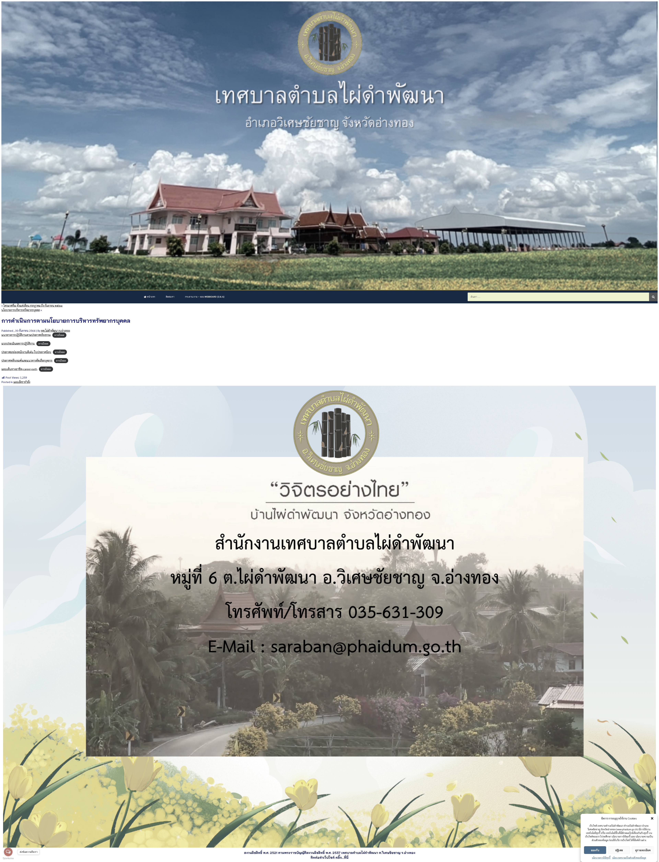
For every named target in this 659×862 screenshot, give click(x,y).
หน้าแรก (150, 296)
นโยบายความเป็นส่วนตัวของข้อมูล (629, 857)
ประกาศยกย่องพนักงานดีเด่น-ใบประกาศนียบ (26, 352)
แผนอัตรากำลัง (21, 382)
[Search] (653, 297)
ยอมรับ (595, 850)
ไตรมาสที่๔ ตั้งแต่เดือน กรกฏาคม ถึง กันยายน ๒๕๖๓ (32, 305)
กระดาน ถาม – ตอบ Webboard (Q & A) (204, 296)
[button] (652, 818)
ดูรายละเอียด (643, 850)
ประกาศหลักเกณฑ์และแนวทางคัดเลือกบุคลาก (26, 360)
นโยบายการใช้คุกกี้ (601, 857)
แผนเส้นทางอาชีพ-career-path (19, 369)
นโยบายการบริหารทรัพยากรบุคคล (20, 310)
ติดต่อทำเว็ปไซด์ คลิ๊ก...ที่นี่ (329, 857)
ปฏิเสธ (619, 850)
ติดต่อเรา (170, 296)
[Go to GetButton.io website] (8, 858)
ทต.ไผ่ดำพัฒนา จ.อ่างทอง (55, 330)
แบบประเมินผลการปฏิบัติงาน (18, 343)
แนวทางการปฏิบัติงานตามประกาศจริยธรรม (26, 335)
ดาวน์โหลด (59, 335)
